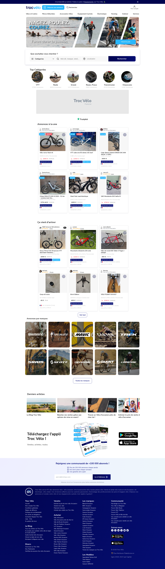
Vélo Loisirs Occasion (60, 533)
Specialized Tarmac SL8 (89, 557)
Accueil (27, 503)
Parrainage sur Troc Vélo (118, 503)
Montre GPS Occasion (60, 537)
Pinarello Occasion (88, 534)
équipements (89, 2)
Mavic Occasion (87, 530)
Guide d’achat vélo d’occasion (34, 535)
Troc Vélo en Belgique (117, 506)
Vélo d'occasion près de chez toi (63, 520)
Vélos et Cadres (31, 14)
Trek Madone (86, 559)
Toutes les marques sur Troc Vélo (92, 550)
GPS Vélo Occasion (60, 551)
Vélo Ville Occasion (60, 535)
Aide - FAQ (28, 519)
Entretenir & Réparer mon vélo (34, 539)
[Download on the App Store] (128, 443)
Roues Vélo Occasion (60, 544)
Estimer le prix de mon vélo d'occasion (65, 503)
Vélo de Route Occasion (61, 522)
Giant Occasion (87, 523)
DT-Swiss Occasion (88, 519)
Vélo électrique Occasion (61, 529)
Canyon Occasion (87, 512)
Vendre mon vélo (59, 506)
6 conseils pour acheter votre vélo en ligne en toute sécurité (38, 532)
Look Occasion (86, 528)
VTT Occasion (58, 526)
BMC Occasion (86, 506)
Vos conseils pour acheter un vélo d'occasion (121, 518)
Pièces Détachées (48, 14)
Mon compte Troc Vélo (32, 506)
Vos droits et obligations (32, 514)
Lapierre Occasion (87, 526)
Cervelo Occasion (87, 514)
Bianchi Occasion (87, 503)
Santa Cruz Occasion (88, 539)
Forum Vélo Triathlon (117, 510)
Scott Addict (86, 562)
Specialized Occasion (88, 545)
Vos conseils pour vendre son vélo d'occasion (121, 522)
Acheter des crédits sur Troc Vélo (64, 510)
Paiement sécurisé (59, 508)
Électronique (102, 14)
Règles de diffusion (31, 510)
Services (136, 14)
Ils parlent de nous (31, 521)
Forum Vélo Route (116, 508)
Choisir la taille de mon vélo (33, 537)
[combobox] (95, 59)
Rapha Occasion (87, 537)
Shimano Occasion (88, 543)
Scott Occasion (87, 541)
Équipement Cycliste (85, 14)
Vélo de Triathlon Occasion (62, 524)
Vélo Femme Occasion (60, 542)
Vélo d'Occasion (58, 518)
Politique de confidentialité (33, 512)
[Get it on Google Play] (128, 435)
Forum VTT (114, 512)
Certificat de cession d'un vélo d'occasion (37, 551)
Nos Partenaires (30, 549)
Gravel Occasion (59, 531)
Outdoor (125, 14)
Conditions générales (31, 508)
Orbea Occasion (87, 532)
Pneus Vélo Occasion (60, 546)
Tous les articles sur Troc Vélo (34, 529)
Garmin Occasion (87, 521)
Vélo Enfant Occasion (60, 540)
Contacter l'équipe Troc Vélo (33, 517)
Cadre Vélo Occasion (60, 548)
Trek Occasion (86, 548)
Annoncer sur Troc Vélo (32, 547)
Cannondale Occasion (89, 510)
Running (114, 14)
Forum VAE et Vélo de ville (119, 514)
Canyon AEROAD (87, 564)
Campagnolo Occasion (89, 508)
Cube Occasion (86, 517)
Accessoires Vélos (66, 14)
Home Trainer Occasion (61, 553)
